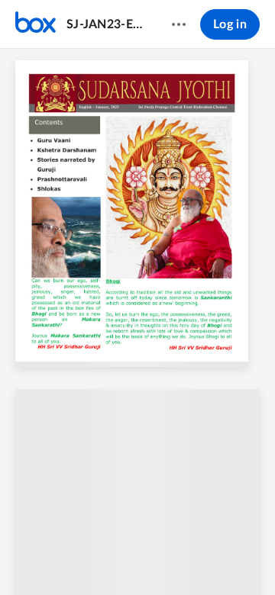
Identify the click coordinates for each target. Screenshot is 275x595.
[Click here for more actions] (178, 24)
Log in (230, 24)
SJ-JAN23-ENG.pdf (104, 24)
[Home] (35, 24)
